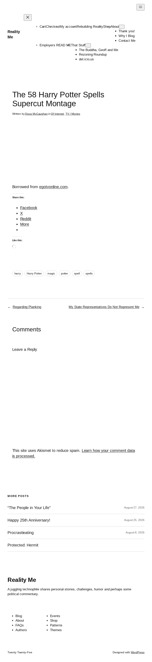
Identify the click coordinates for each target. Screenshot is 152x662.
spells (89, 273)
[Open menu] (140, 7)
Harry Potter (34, 273)
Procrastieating (21, 532)
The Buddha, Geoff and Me (98, 50)
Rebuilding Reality (90, 26)
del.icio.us (86, 59)
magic (51, 273)
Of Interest (57, 113)
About (115, 26)
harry (17, 273)
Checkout (53, 26)
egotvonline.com (53, 187)
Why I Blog (127, 36)
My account (68, 26)
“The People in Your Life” (30, 508)
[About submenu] (121, 27)
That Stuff (78, 45)
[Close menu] (28, 17)
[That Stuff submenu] (88, 45)
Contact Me (127, 41)
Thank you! (127, 31)
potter (64, 273)
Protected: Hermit (23, 545)
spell (77, 273)
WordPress (137, 652)
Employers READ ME (55, 45)
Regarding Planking (27, 307)
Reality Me (22, 580)
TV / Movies (73, 113)
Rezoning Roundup (92, 54)
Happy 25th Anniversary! (29, 520)
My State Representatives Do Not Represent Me (104, 307)
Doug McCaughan (36, 113)
